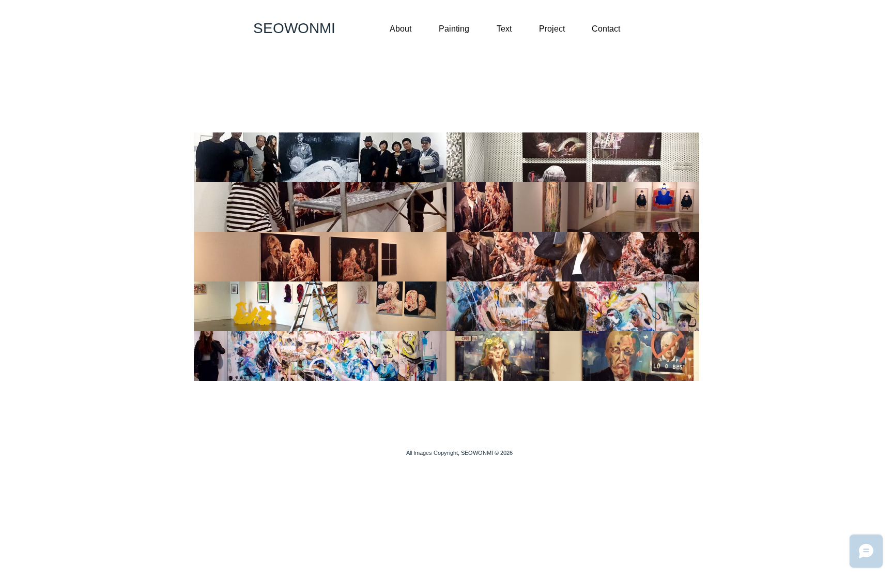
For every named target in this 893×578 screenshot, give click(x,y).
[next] (677, 266)
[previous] (215, 266)
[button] (320, 157)
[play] (678, 372)
